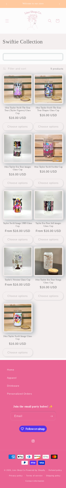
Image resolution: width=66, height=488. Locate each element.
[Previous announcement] (6, 4)
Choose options (17, 126)
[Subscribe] (51, 416)
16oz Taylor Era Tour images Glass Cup (17, 168)
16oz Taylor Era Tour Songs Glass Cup (48, 281)
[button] (7, 21)
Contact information (34, 481)
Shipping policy (53, 476)
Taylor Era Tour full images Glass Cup (48, 224)
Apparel (11, 377)
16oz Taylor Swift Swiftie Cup (48, 167)
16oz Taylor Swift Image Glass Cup (17, 337)
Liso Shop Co (18, 470)
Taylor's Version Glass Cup (17, 280)
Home (10, 369)
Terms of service (34, 476)
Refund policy (55, 470)
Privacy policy (16, 476)
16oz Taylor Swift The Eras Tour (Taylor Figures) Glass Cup (18, 110)
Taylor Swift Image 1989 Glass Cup (17, 224)
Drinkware (13, 385)
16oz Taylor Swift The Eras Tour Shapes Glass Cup (48, 109)
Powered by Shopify (35, 470)
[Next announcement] (59, 4)
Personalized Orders (19, 393)
